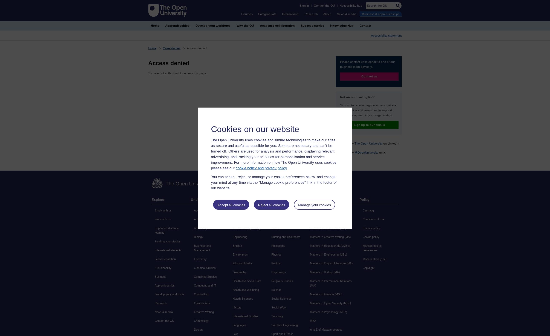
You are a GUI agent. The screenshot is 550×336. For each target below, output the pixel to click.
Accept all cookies (231, 205)
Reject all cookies (271, 205)
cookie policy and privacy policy (261, 168)
